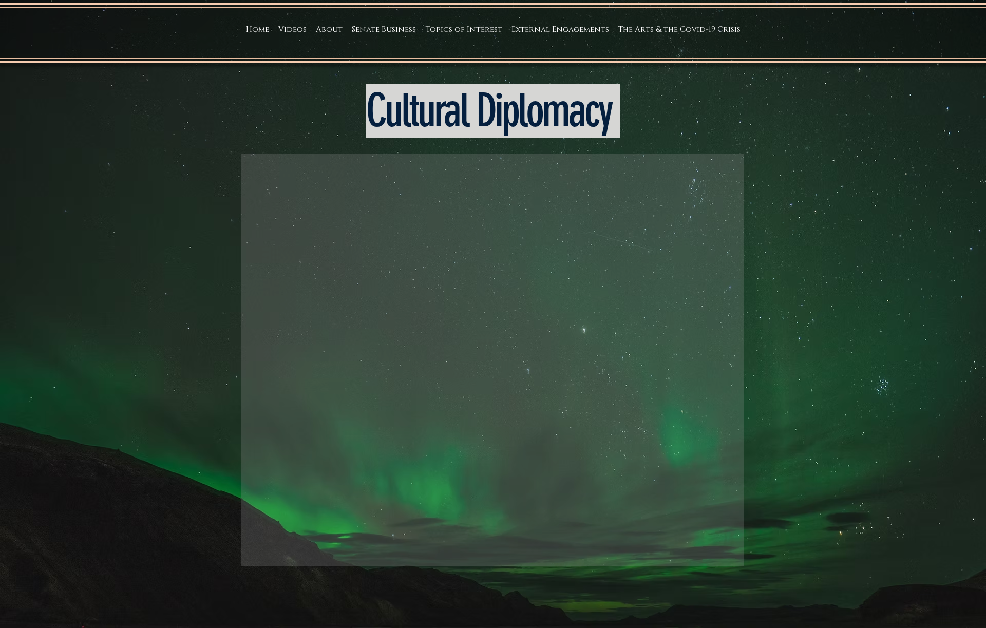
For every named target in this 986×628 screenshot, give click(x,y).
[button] (329, 29)
